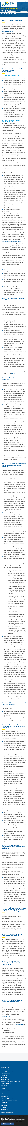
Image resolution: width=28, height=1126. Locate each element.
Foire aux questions (6, 1092)
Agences (4, 1107)
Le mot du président (7, 1070)
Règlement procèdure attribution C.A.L (11, 1100)
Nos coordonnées (6, 1093)
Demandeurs (4, 1096)
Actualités (4, 1077)
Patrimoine (5, 1102)
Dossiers (4, 1088)
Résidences (5, 1109)
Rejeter (11, 1123)
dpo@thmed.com (6, 1016)
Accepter (4, 1123)
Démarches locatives (7, 1090)
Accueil (2, 8)
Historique (4, 1075)
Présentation (5, 1067)
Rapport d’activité (6, 1073)
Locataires (4, 1085)
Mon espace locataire (7, 1112)
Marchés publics (6, 1079)
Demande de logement (7, 1098)
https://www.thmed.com (7, 31)
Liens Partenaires (6, 1083)
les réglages (19, 1120)
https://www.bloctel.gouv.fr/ (17, 373)
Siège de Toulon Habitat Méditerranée (11, 1081)
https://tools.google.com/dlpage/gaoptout (11, 241)
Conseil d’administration (8, 1071)
